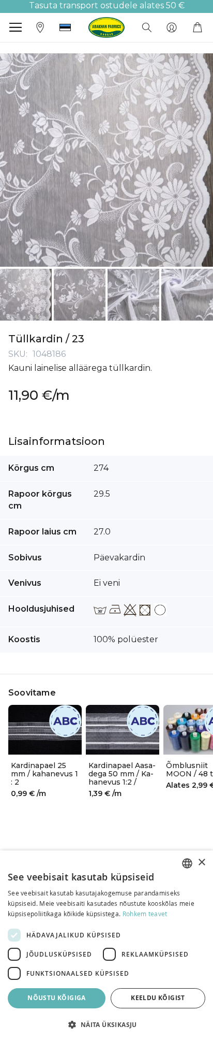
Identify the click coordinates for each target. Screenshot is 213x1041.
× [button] (201, 862)
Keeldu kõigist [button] (158, 997)
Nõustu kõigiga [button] (56, 997)
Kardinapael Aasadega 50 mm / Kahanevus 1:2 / (122, 773)
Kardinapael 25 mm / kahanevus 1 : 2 (44, 773)
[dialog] (106, 945)
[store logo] (106, 27)
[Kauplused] (40, 27)
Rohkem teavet (145, 913)
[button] (65, 27)
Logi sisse (171, 27)
